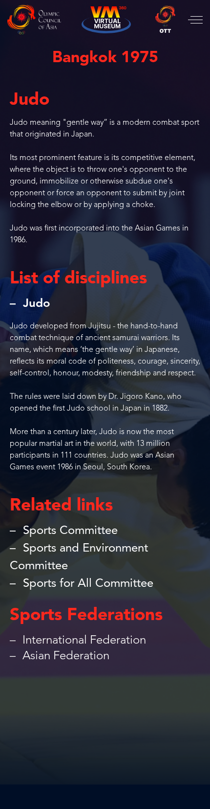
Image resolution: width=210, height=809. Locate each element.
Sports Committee (70, 531)
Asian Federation (64, 656)
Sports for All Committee (88, 584)
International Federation (83, 641)
